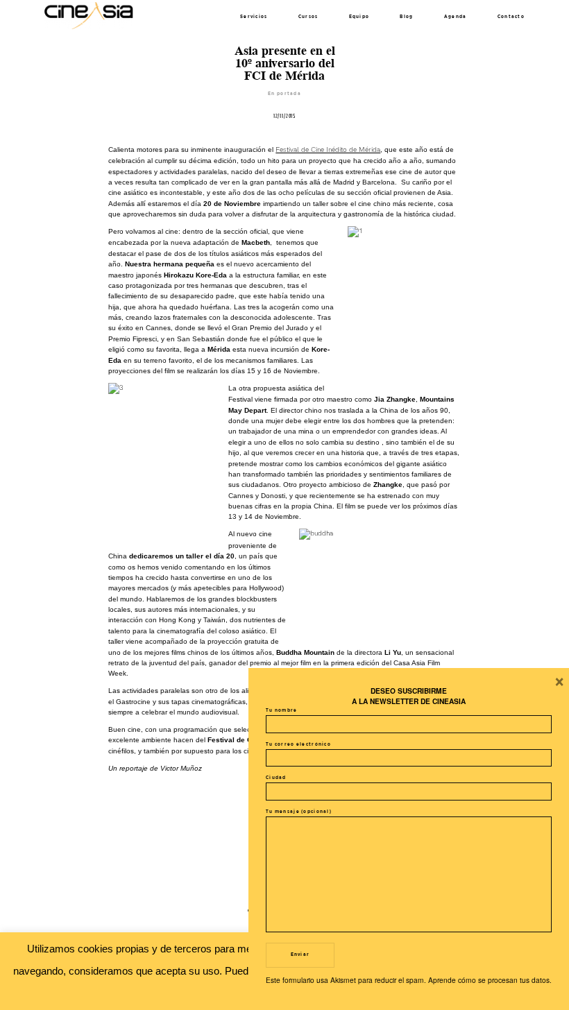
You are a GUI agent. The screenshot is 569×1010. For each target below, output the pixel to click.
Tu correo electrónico (298, 744)
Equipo (359, 16)
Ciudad (276, 777)
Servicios (254, 16)
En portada (284, 93)
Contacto (511, 16)
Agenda (455, 16)
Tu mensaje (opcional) (299, 811)
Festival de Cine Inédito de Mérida (327, 150)
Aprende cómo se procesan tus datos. (490, 980)
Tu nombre (282, 710)
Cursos (308, 16)
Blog (406, 16)
